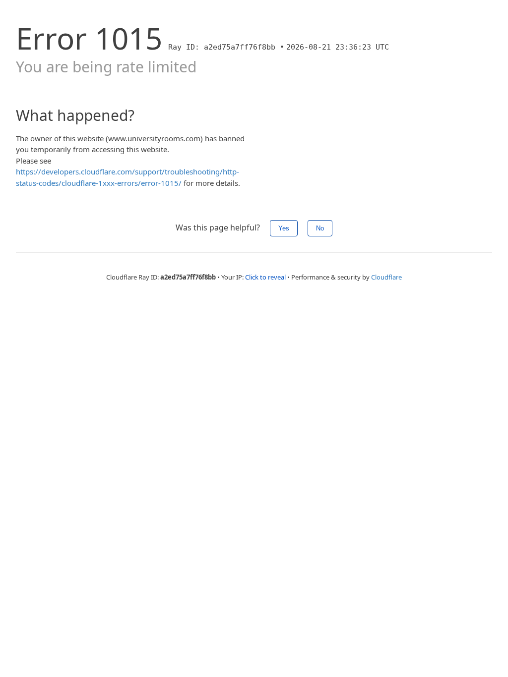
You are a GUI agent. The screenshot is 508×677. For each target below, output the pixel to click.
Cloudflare (386, 277)
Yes (283, 228)
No (320, 228)
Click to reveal (265, 277)
